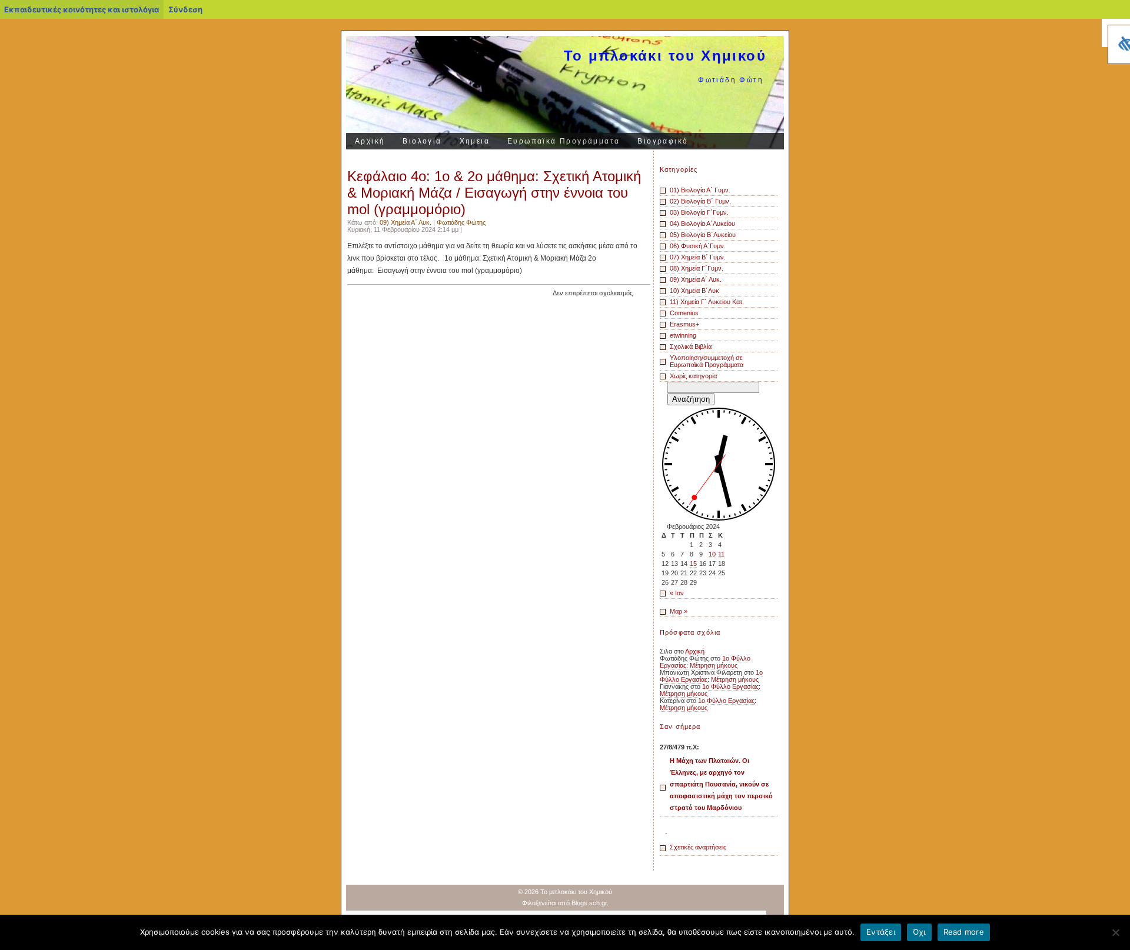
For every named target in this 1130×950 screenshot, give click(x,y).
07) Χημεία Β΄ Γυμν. (698, 257)
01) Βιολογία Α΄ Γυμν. (700, 190)
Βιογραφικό (662, 141)
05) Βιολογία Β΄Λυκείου (703, 234)
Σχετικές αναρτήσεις (698, 847)
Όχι (919, 931)
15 (693, 563)
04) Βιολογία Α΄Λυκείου (702, 223)
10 (712, 554)
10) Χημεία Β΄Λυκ (694, 290)
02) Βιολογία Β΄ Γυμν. (700, 201)
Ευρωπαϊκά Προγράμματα (563, 141)
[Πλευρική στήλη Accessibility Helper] (1116, 33)
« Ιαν (677, 592)
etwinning (683, 335)
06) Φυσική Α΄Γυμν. (698, 245)
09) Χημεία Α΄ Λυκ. (405, 222)
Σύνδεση (185, 9)
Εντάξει (880, 931)
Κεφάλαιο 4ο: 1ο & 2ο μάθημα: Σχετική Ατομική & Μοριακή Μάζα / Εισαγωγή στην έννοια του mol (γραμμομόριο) (494, 192)
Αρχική (370, 141)
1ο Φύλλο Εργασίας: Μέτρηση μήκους (705, 662)
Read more (963, 931)
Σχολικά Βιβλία (691, 346)
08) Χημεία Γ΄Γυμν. (696, 268)
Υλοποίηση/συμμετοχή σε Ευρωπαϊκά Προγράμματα (706, 361)
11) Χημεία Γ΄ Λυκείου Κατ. (707, 301)
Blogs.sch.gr (589, 902)
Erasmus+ (684, 324)
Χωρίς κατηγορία (693, 375)
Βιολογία (422, 141)
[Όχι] (1115, 932)
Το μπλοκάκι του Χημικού (665, 56)
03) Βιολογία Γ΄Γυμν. (699, 212)
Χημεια (475, 141)
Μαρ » (678, 611)
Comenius (684, 312)
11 (721, 554)
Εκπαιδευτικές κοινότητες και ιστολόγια (81, 9)
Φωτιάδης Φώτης (461, 222)
